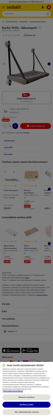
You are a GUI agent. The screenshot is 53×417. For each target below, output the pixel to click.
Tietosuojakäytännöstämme (13, 391)
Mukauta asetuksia (27, 397)
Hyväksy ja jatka (26, 405)
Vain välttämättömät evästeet (26, 412)
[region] (26, 389)
